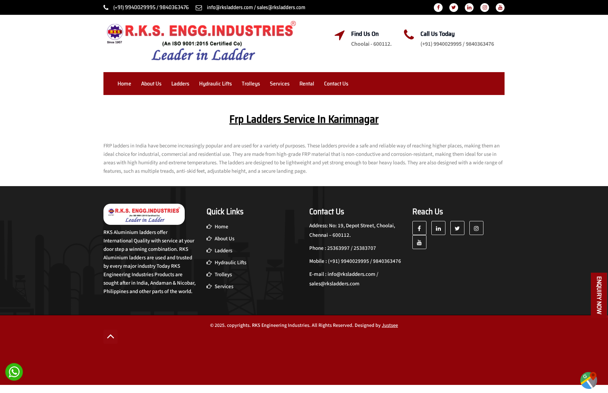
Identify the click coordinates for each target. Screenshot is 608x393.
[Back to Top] (110, 337)
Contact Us (336, 83)
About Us (151, 83)
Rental (306, 83)
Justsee (390, 325)
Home (124, 83)
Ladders (180, 83)
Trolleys (251, 83)
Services (280, 83)
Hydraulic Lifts (215, 83)
